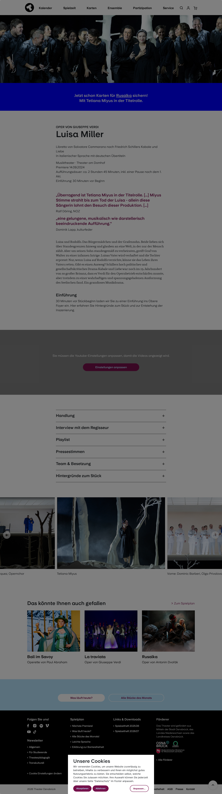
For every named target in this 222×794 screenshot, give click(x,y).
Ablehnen (101, 788)
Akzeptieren (82, 788)
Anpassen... (139, 788)
